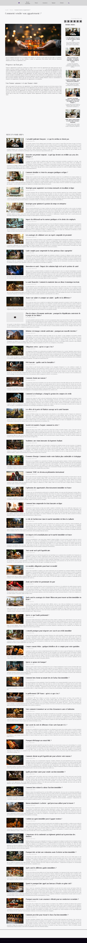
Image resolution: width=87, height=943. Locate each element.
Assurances (45, 3)
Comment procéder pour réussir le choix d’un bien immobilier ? (47, 915)
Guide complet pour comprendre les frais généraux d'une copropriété (49, 251)
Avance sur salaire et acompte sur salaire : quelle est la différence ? (48, 298)
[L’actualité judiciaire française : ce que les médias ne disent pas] (73, 32)
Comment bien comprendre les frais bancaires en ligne (44, 503)
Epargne (53, 3)
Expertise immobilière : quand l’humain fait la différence (73, 80)
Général (61, 3)
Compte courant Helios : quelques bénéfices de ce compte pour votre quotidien (52, 646)
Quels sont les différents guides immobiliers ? (41, 868)
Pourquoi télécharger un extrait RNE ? (38, 740)
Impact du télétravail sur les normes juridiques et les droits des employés (51, 219)
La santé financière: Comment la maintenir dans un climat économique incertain (52, 282)
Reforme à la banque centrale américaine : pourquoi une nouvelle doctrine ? (51, 331)
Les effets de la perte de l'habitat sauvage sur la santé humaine (47, 409)
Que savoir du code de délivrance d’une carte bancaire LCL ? (46, 725)
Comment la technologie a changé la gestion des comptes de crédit (48, 394)
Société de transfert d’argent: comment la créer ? (42, 425)
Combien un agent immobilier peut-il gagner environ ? (44, 819)
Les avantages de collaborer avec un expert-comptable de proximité (49, 235)
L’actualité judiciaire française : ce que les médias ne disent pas (73, 39)
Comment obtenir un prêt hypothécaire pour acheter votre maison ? (49, 756)
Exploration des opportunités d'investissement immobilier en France (48, 488)
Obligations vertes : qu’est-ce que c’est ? (40, 347)
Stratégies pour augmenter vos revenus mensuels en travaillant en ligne (50, 188)
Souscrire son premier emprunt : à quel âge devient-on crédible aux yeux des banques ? (73, 100)
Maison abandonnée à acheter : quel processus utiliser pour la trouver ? (50, 803)
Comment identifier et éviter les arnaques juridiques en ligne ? (47, 172)
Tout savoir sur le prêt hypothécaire (38, 550)
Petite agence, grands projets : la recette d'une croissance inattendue (73, 121)
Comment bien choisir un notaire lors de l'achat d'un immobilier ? (47, 678)
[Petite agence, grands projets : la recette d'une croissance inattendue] (73, 114)
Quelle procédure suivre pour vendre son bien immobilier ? (45, 772)
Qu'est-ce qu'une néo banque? (36, 662)
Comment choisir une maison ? (36, 378)
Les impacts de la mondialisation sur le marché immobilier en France (49, 535)
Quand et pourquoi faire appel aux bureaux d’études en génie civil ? (49, 883)
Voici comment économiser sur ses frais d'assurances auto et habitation (50, 709)
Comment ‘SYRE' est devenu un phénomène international (45, 472)
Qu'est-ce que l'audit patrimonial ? (37, 615)
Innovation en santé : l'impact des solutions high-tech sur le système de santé (52, 266)
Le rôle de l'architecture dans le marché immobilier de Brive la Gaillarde (50, 519)
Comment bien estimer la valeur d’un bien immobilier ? (44, 787)
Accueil (6, 10)
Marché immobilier (27, 2)
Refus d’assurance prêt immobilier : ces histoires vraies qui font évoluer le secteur (73, 59)
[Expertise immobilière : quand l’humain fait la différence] (73, 74)
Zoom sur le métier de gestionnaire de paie (40, 582)
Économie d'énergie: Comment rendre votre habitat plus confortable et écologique (53, 456)
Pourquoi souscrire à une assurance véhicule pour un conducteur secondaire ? (52, 899)
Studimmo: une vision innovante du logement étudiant (44, 441)
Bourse (36, 3)
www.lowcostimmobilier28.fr (39, 69)
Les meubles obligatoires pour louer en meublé (41, 566)
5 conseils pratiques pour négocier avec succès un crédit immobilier (49, 631)
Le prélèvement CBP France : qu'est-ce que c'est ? (43, 693)
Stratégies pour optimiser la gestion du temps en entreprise (46, 204)
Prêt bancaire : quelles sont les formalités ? (40, 362)
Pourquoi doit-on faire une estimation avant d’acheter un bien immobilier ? (51, 852)
